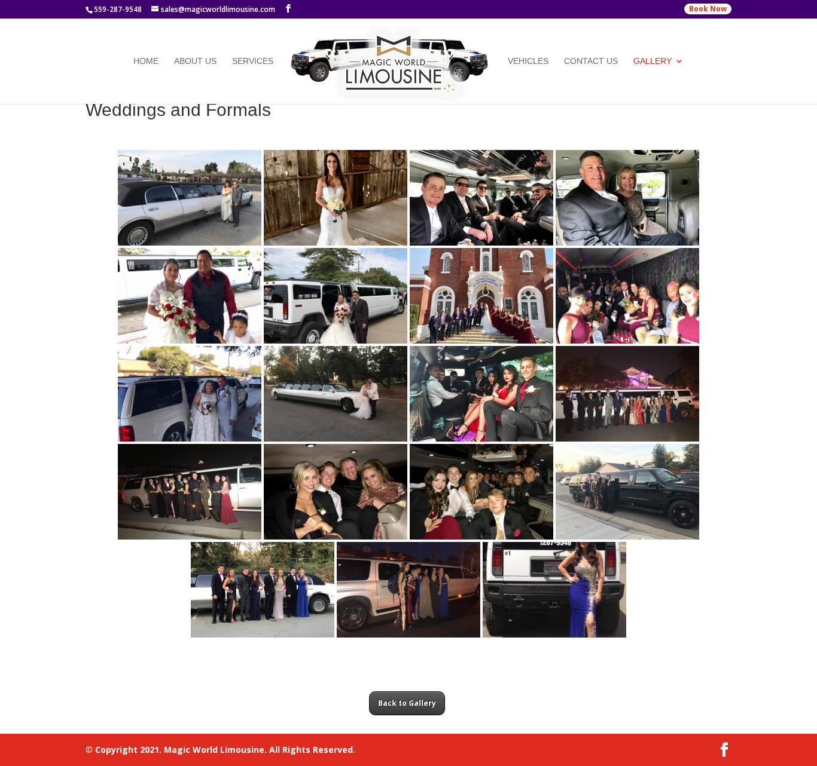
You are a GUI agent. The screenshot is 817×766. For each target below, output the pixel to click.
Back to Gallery (407, 703)
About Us (195, 61)
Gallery (652, 61)
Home (145, 61)
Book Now (708, 9)
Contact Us (591, 61)
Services (252, 61)
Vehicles (528, 61)
